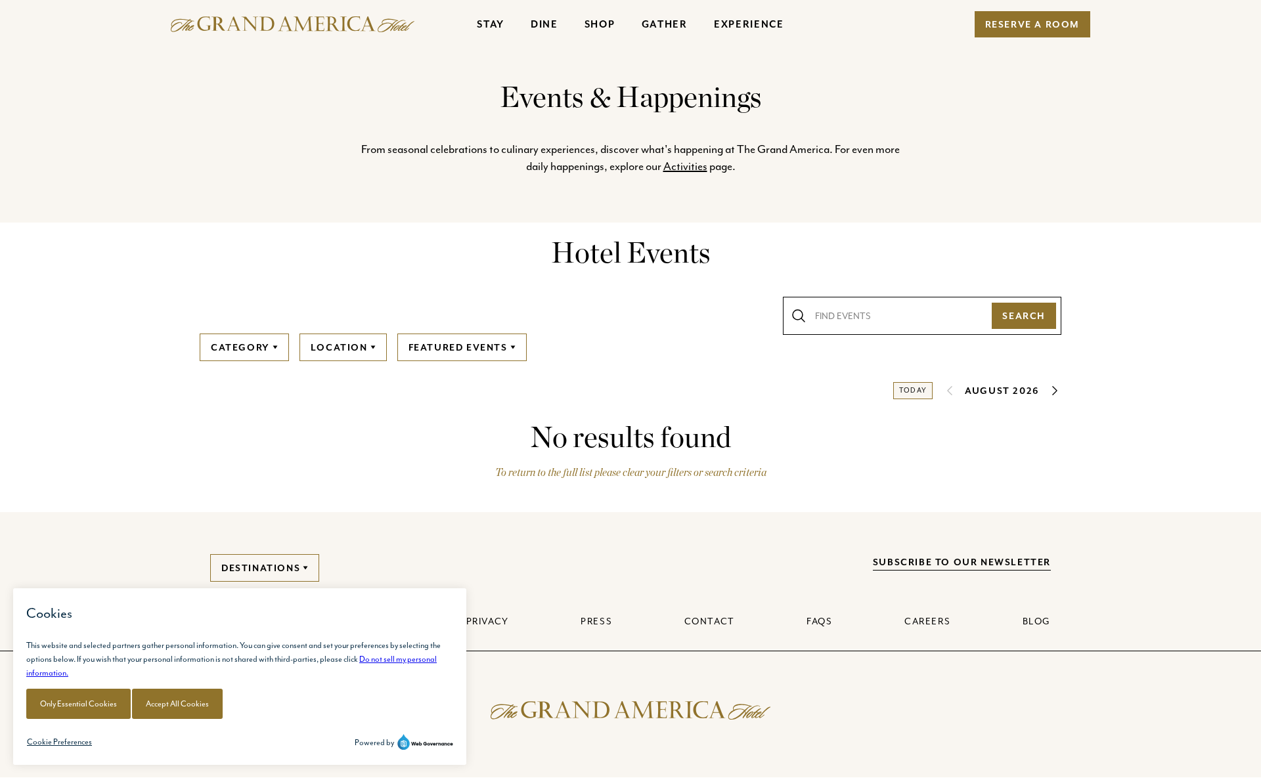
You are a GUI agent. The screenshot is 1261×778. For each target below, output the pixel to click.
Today (913, 390)
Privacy (487, 621)
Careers (927, 621)
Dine (544, 24)
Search (1024, 316)
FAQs (819, 621)
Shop (600, 24)
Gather (665, 24)
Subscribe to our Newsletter (962, 562)
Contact (709, 621)
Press (596, 621)
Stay (490, 24)
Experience (749, 24)
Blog (1037, 621)
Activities (685, 166)
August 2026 (1002, 391)
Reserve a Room (1032, 24)
